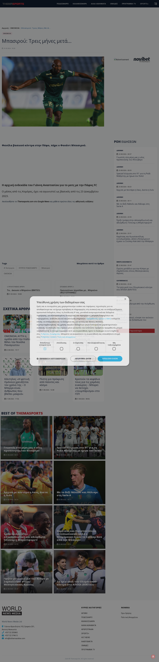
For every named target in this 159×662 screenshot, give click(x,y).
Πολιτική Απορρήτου (66, 337)
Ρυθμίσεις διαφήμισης (50, 334)
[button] (51, 358)
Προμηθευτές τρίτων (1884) (98, 318)
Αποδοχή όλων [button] (110, 358)
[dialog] (79, 331)
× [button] (125, 299)
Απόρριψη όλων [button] (83, 358)
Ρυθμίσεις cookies (49, 337)
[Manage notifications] (153, 657)
